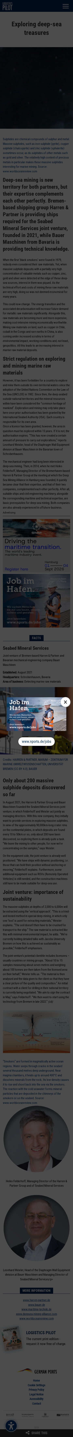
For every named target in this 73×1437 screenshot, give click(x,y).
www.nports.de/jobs (36, 741)
